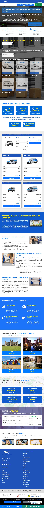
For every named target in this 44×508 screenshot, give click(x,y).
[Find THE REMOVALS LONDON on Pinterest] (8, 464)
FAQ (23, 455)
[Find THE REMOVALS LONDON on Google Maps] (6, 464)
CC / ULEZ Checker (26, 484)
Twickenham (4, 472)
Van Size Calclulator (26, 472)
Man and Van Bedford (16, 490)
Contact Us (25, 453)
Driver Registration (26, 486)
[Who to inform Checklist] (36, 441)
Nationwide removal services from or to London (17, 335)
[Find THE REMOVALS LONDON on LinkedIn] (10, 464)
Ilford (3, 470)
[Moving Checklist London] (8, 441)
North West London (5, 474)
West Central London (6, 476)
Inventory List (25, 476)
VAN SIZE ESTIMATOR (22, 111)
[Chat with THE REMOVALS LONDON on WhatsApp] (27, 506)
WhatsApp (39, 4)
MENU (39, 1)
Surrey (3, 480)
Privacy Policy (38, 499)
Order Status (25, 474)
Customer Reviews (26, 457)
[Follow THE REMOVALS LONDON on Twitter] (4, 464)
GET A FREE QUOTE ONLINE (12, 506)
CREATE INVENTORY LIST (35, 111)
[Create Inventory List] (22, 441)
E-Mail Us (5, 460)
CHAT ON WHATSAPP (35, 506)
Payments (24, 478)
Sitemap (24, 465)
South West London (5, 478)
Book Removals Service (35, 24)
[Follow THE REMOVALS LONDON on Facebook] (2, 464)
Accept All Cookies (13, 501)
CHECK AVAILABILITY (8, 111)
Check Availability (26, 470)
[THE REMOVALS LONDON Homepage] (5, 1)
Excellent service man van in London (11, 416)
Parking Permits (25, 482)
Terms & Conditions (26, 461)
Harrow (3, 482)
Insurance (24, 463)
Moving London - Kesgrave (21, 257)
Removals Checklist (26, 480)
